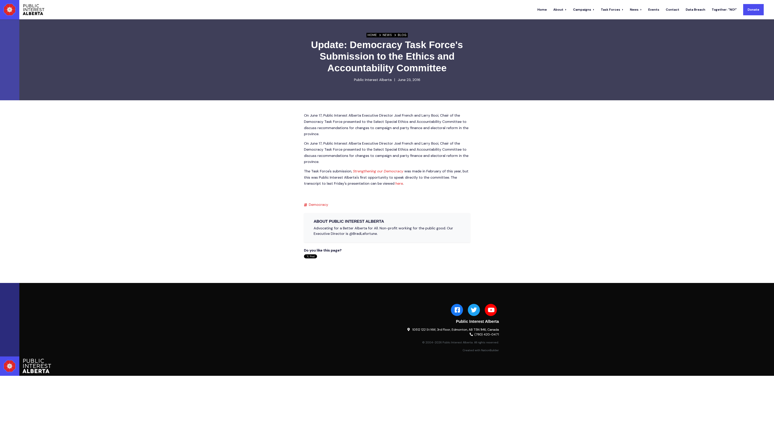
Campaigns (582, 9)
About (558, 9)
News (634, 9)
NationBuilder (490, 350)
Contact (672, 9)
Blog (402, 35)
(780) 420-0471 (486, 334)
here (399, 183)
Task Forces (611, 9)
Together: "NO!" (724, 9)
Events (653, 9)
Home (542, 9)
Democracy (318, 204)
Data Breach (695, 9)
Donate (753, 9)
